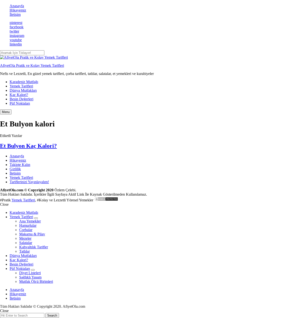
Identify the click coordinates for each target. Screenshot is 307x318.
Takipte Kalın (20, 165)
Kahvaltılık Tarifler (33, 247)
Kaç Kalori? (19, 95)
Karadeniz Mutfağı (24, 82)
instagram (17, 36)
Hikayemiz (18, 10)
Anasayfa (17, 6)
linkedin (16, 44)
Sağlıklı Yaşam (30, 277)
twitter (14, 31)
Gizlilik (15, 169)
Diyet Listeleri (30, 273)
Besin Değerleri (21, 99)
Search (52, 315)
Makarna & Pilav (32, 234)
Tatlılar (24, 251)
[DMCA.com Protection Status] (106, 200)
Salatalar (25, 243)
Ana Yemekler (30, 221)
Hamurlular (27, 225)
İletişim (15, 14)
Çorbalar (25, 230)
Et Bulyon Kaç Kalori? (28, 146)
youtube (16, 40)
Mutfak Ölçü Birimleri (36, 281)
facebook (17, 27)
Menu (6, 112)
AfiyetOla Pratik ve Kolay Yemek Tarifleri (32, 65)
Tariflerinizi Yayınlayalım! (29, 182)
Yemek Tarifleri (21, 86)
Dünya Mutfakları (23, 90)
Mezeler (25, 238)
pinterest (16, 23)
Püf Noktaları (20, 103)
